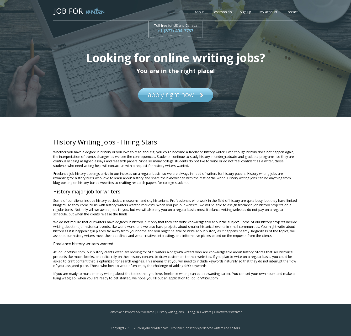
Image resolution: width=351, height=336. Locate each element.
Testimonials (222, 12)
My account (268, 12)
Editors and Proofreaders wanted (131, 312)
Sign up (245, 12)
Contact (292, 12)
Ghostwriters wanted (228, 312)
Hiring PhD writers (199, 312)
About (199, 12)
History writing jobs (170, 312)
